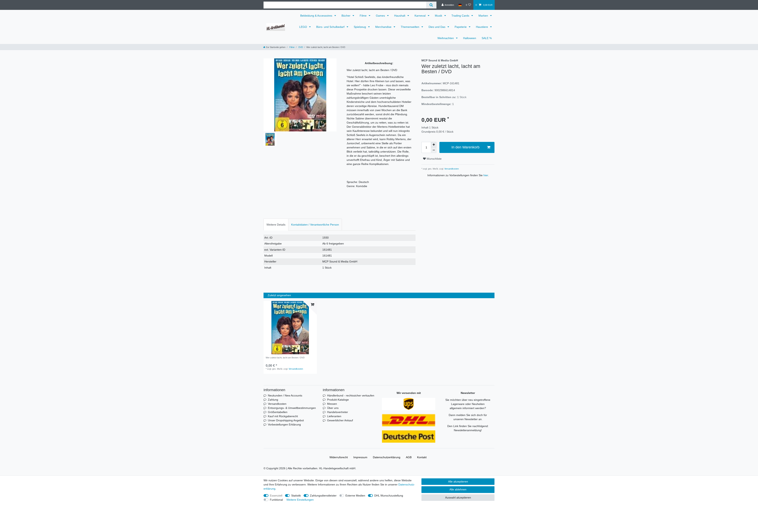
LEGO (303, 26)
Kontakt (422, 457)
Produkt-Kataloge (338, 399)
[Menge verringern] (433, 150)
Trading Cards (460, 15)
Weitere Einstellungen (300, 499)
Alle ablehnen (457, 489)
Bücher (346, 15)
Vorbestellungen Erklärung (284, 424)
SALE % (487, 38)
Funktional (276, 499)
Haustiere (482, 26)
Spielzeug (360, 26)
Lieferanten (334, 416)
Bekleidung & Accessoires (316, 15)
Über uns (333, 407)
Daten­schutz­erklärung (386, 457)
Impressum (360, 457)
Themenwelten (410, 26)
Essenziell (276, 495)
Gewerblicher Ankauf (340, 420)
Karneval (420, 15)
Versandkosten (451, 169)
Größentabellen (277, 412)
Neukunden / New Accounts (285, 395)
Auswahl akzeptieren (458, 497)
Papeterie (461, 26)
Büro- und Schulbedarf (330, 26)
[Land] (459, 5)
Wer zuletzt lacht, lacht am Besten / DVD (285, 357)
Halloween (469, 38)
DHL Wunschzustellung (388, 495)
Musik (439, 15)
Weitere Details (275, 224)
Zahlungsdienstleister (323, 495)
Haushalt (400, 15)
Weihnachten (446, 38)
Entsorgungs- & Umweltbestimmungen (292, 407)
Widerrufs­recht (338, 457)
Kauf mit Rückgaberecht (283, 416)
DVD (300, 47)
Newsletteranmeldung (467, 430)
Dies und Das (437, 26)
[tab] (276, 224)
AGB (409, 457)
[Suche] (431, 5)
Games (381, 15)
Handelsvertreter (337, 412)
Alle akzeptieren (458, 481)
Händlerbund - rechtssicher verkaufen (350, 395)
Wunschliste (434, 158)
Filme (363, 15)
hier (485, 175)
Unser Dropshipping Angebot (286, 420)
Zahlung (273, 399)
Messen (332, 403)
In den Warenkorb (465, 147)
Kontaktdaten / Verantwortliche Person (315, 224)
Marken (483, 15)
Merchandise (383, 26)
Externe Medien (355, 495)
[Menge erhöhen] (433, 144)
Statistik (296, 495)
